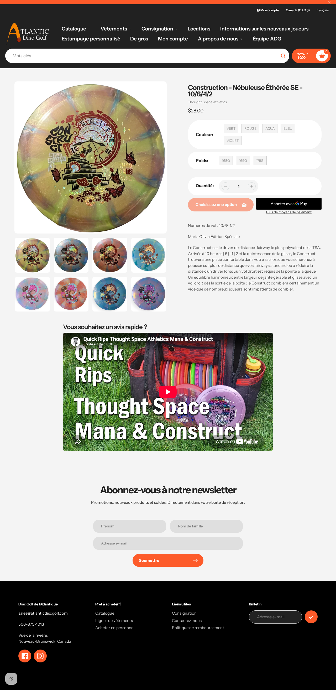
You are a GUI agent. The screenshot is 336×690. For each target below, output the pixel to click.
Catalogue (104, 613)
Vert (231, 128)
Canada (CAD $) (298, 10)
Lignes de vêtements (114, 620)
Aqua (270, 128)
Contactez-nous (187, 620)
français (323, 10)
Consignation (184, 613)
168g (226, 160)
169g (243, 160)
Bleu (288, 128)
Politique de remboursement (198, 627)
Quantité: (205, 185)
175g (260, 160)
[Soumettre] (311, 616)
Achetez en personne (114, 627)
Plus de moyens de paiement (289, 212)
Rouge (250, 128)
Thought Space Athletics (207, 102)
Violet (233, 140)
